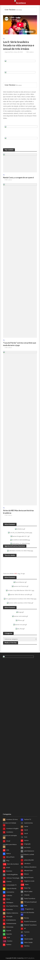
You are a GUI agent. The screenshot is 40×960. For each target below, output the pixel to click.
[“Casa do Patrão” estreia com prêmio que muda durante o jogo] (20, 260)
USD (15, 573)
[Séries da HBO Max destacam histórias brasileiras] (20, 428)
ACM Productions (29, 958)
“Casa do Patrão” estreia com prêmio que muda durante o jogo (19, 344)
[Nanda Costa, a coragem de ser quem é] (20, 163)
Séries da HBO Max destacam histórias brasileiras (18, 511)
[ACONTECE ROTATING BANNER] (20, 76)
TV (4, 39)
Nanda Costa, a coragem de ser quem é (18, 177)
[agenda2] (20, 65)
